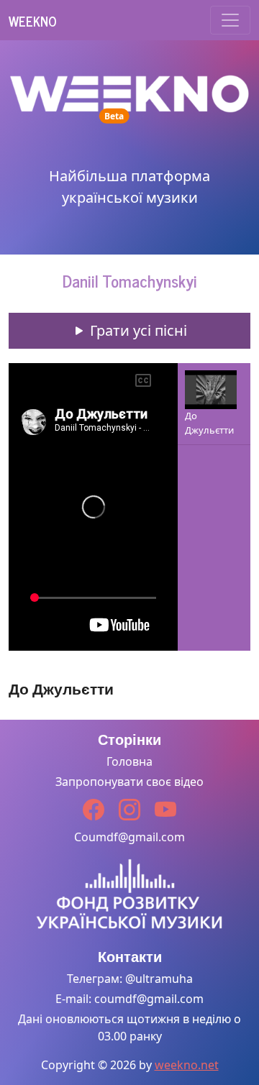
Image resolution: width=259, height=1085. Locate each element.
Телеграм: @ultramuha (130, 978)
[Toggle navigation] (230, 20)
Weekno (33, 21)
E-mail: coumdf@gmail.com (129, 999)
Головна (129, 761)
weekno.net (187, 1065)
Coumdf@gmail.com (129, 837)
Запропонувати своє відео (129, 781)
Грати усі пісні (136, 330)
